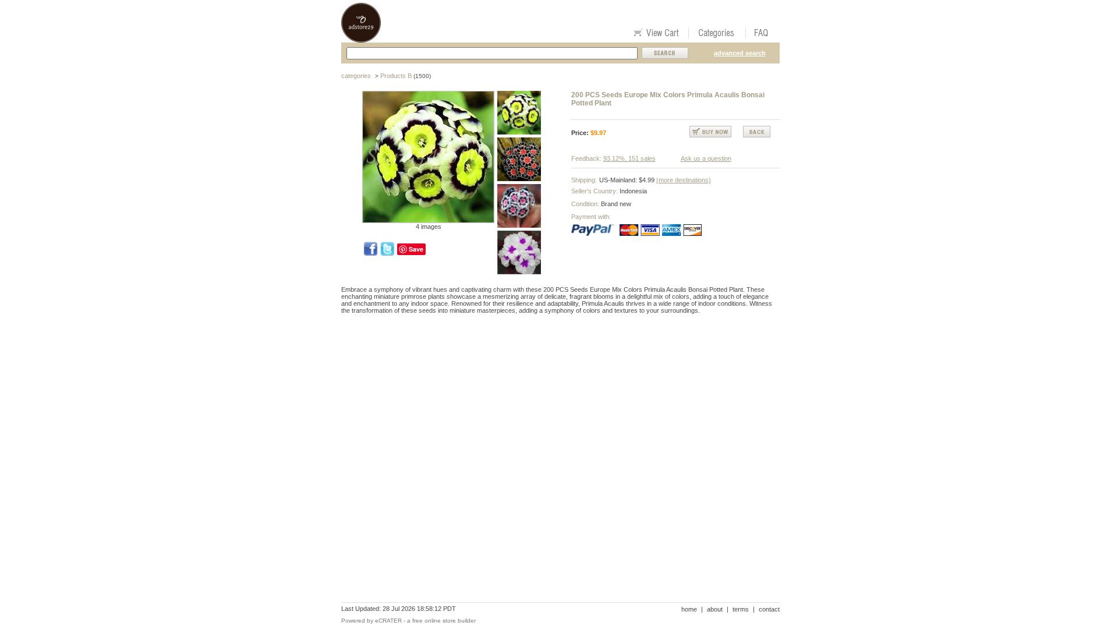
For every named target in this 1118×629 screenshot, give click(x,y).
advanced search (740, 53)
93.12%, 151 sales (629, 158)
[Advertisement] (553, 363)
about (715, 609)
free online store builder (444, 620)
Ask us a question (706, 158)
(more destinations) (683, 179)
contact (769, 609)
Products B (396, 75)
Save (416, 249)
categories (356, 75)
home (689, 609)
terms (741, 609)
